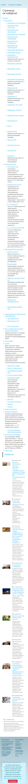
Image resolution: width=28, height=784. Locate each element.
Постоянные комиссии (14, 402)
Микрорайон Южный (13, 52)
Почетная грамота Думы (14, 375)
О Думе (7, 343)
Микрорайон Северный (14, 63)
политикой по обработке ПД (12, 778)
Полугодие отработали (16, 502)
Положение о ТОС (12, 167)
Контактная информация (12, 434)
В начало (5, 18)
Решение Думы (12, 264)
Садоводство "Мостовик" (15, 105)
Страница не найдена (15, 5)
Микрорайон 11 (12, 96)
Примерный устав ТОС (14, 184)
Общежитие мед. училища (15, 115)
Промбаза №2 (11, 150)
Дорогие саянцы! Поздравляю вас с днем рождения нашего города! (18, 591)
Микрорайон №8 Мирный (15, 50)
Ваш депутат (9, 20)
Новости (9, 454)
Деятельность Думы (13, 366)
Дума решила (16, 641)
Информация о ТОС (13, 321)
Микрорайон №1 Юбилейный (16, 23)
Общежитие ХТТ (12, 121)
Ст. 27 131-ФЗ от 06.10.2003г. (15, 228)
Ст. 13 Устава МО (12, 204)
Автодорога (11, 156)
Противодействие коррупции (14, 249)
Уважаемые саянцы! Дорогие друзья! (18, 699)
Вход (16, 756)
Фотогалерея (9, 341)
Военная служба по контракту (14, 721)
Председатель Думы (13, 377)
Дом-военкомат (12, 131)
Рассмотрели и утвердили (16, 565)
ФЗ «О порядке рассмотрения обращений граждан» (6, 753)
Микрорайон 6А (12, 88)
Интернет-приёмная (11, 412)
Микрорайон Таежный (14, 74)
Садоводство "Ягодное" (14, 110)
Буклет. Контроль (12, 252)
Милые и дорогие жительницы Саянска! (18, 617)
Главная (3, 5)
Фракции (10, 404)
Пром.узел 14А (11, 140)
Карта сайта (8, 450)
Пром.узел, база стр (13, 145)
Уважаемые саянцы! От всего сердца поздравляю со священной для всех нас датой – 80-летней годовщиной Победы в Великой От (18, 535)
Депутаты (10, 399)
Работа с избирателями (14, 368)
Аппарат (10, 407)
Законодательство (10, 164)
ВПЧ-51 (9, 126)
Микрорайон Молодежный (15, 79)
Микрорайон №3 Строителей (16, 34)
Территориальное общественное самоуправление (7, 748)
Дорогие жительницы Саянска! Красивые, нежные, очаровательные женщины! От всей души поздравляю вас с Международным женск (18, 470)
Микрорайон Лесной (13, 69)
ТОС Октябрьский (12, 326)
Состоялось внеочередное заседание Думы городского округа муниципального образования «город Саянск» (18, 669)
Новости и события (11, 409)
